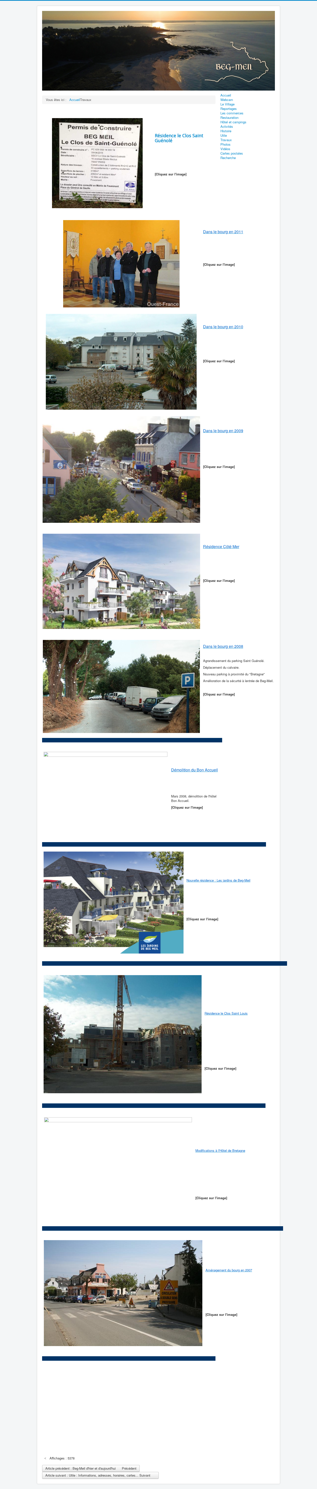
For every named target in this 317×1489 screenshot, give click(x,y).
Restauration (229, 117)
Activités (226, 126)
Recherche (228, 158)
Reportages (228, 108)
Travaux (226, 140)
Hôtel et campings (233, 122)
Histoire (225, 131)
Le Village (227, 104)
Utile (223, 135)
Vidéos (225, 149)
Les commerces (231, 113)
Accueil (225, 95)
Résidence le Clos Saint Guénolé (179, 137)
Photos (225, 144)
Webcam (226, 100)
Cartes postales (231, 153)
